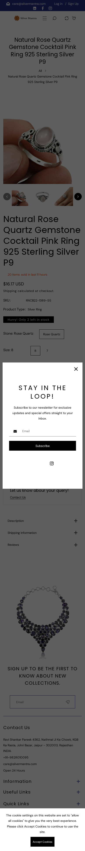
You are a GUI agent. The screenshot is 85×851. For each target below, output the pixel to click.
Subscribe (43, 446)
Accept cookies (42, 842)
